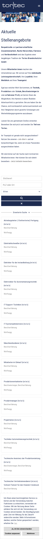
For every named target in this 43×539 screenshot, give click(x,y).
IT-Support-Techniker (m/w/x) (16, 305)
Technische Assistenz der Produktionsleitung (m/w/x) (22, 460)
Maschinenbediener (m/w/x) (15, 343)
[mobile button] (39, 6)
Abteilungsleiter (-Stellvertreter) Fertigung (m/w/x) (21, 222)
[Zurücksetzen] (21, 203)
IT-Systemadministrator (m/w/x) (17, 324)
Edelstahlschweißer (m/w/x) (15, 243)
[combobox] (21, 191)
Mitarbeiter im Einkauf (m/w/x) (16, 362)
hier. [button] (15, 523)
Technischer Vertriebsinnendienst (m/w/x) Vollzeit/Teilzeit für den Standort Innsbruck (21, 483)
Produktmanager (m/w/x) (14, 401)
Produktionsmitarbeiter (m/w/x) (16, 381)
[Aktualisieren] (21, 198)
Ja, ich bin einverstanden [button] (21, 529)
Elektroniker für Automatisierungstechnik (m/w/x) (20, 284)
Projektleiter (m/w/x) (12, 420)
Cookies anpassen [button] (12, 534)
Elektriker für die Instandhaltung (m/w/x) (20, 263)
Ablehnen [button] (31, 534)
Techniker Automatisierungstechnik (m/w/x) (21, 439)
